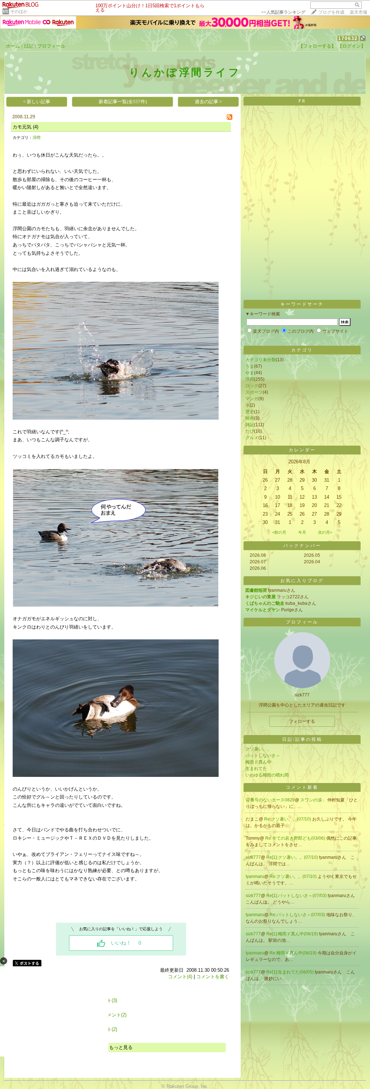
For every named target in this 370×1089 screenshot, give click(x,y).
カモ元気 (22, 127)
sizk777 (253, 857)
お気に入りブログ (302, 580)
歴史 (249, 411)
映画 (249, 418)
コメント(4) (180, 976)
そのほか (18, 11)
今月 (302, 532)
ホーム (13, 46)
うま (249, 366)
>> (283, 12)
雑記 (249, 424)
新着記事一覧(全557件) (123, 101)
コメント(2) (114, 1015)
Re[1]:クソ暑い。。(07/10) (292, 857)
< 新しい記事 (36, 101)
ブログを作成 (331, 12)
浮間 (36, 137)
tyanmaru (255, 876)
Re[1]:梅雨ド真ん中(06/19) (292, 933)
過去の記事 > (208, 101)
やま (249, 372)
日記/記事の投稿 (302, 739)
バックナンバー (302, 545)
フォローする (302, 721)
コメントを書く (212, 976)
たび (249, 431)
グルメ (251, 437)
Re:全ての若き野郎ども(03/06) (295, 838)
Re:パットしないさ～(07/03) (298, 914)
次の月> (325, 532)
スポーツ (254, 392)
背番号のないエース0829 (270, 799)
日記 (28, 46)
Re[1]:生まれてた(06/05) (290, 972)
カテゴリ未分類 (260, 359)
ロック (251, 385)
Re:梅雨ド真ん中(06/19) (294, 952)
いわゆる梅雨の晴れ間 (267, 775)
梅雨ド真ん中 (258, 762)
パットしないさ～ (262, 755)
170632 (348, 38)
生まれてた (256, 768)
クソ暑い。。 (258, 749)
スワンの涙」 (313, 799)
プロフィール (51, 46)
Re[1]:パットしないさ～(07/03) (297, 895)
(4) (35, 127)
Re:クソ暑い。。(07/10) (288, 819)
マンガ (251, 398)
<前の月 (279, 532)
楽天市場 (358, 12)
